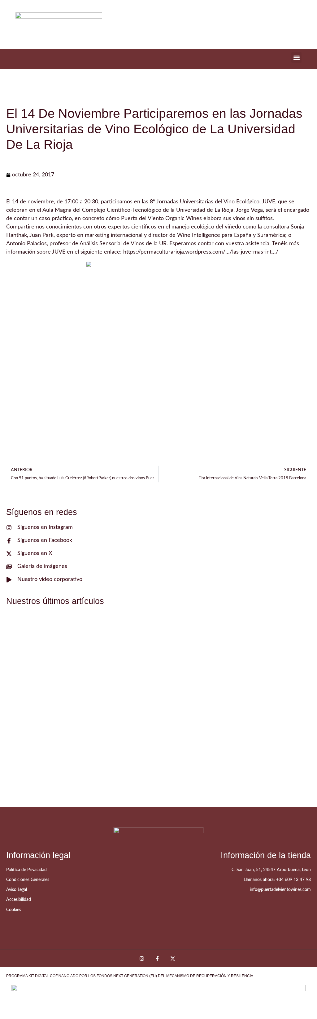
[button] (296, 57)
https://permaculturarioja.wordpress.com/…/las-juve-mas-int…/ (200, 252)
